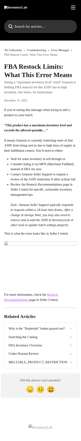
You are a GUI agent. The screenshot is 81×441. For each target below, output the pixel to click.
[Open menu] (73, 7)
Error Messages (60, 50)
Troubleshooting (36, 50)
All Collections (13, 50)
